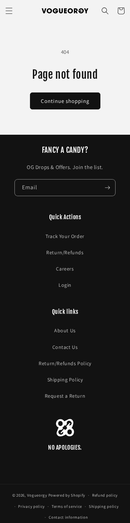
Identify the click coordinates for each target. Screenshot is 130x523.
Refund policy (105, 495)
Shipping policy (104, 506)
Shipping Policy (65, 379)
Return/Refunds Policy (65, 363)
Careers (65, 268)
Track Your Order (65, 236)
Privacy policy (31, 506)
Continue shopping (65, 101)
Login (65, 285)
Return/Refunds (64, 252)
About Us (65, 330)
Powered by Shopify (67, 495)
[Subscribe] (107, 187)
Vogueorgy (37, 495)
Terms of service (67, 506)
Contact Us (65, 347)
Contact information (68, 517)
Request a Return (65, 396)
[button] (9, 11)
